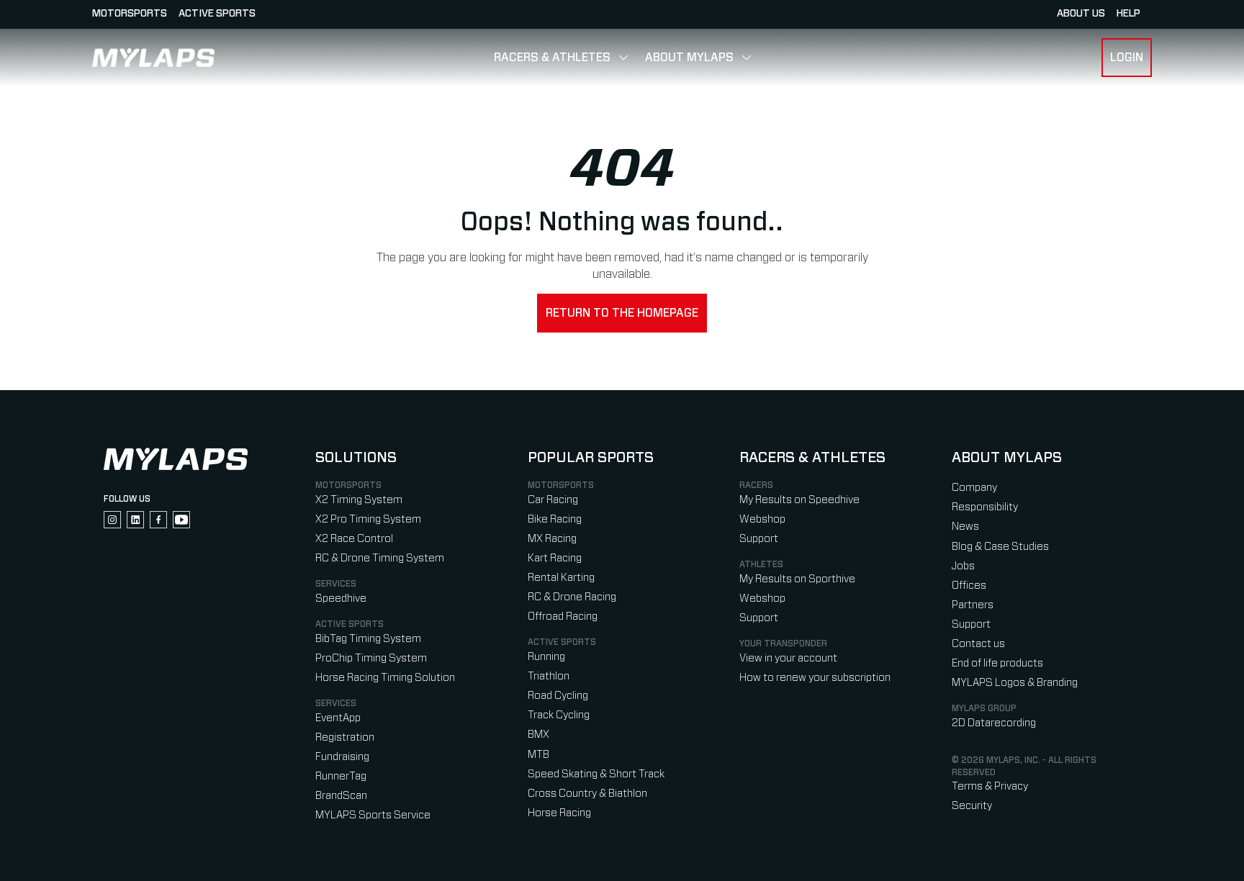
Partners (972, 605)
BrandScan (341, 795)
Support (758, 538)
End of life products (997, 663)
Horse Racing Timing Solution (385, 677)
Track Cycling (559, 715)
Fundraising (342, 756)
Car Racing (553, 499)
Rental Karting (561, 577)
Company (974, 487)
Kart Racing (555, 558)
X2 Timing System (358, 499)
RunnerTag (340, 776)
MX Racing (552, 538)
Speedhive (340, 598)
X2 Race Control (354, 538)
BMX (538, 734)
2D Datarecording (994, 723)
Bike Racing (555, 519)
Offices (969, 585)
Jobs (963, 566)
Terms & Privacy (990, 786)
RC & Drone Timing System (379, 558)
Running (546, 656)
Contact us (978, 643)
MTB (538, 754)
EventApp (338, 718)
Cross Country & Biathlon (587, 793)
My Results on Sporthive (797, 579)
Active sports (217, 14)
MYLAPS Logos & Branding (1015, 682)
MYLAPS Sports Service (373, 815)
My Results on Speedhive (799, 499)
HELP (1128, 14)
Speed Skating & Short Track (596, 774)
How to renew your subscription (815, 677)
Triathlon (548, 676)
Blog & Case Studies (1000, 546)
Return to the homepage (622, 313)
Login (1126, 57)
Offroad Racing (563, 616)
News (965, 526)
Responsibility (985, 507)
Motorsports (129, 14)
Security (972, 805)
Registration (344, 737)
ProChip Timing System (371, 658)
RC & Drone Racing (572, 597)
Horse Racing (559, 813)
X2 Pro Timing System (368, 519)
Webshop (762, 519)
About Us (1081, 14)
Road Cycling (558, 695)
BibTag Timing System (368, 638)
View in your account (788, 658)
